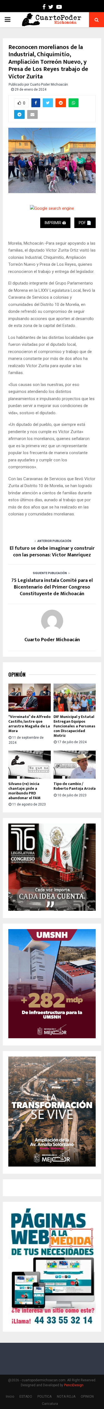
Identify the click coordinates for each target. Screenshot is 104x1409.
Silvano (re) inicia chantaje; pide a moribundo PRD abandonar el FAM (24, 791)
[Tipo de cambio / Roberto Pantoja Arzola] (75, 765)
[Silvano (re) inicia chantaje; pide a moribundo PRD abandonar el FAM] (29, 765)
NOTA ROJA (66, 1396)
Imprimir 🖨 (55, 223)
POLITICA (44, 1396)
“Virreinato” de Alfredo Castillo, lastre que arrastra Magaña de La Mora (29, 724)
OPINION (87, 1396)
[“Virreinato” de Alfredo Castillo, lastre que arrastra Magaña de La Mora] (29, 698)
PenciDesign (73, 1385)
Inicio (10, 1396)
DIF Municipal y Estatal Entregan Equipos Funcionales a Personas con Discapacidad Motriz (74, 726)
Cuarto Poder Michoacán (49, 84)
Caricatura (50, 1404)
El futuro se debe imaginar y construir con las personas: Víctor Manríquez (52, 551)
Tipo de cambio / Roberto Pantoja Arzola (75, 786)
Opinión (17, 674)
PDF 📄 (85, 223)
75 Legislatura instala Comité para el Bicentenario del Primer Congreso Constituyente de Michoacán (52, 587)
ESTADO (25, 1396)
